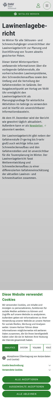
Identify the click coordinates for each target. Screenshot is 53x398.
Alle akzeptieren (26, 379)
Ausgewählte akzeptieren (26, 386)
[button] (26, 365)
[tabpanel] (26, 363)
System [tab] (24, 347)
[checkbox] (26, 358)
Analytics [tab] (10, 347)
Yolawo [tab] (37, 347)
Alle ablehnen (26, 394)
